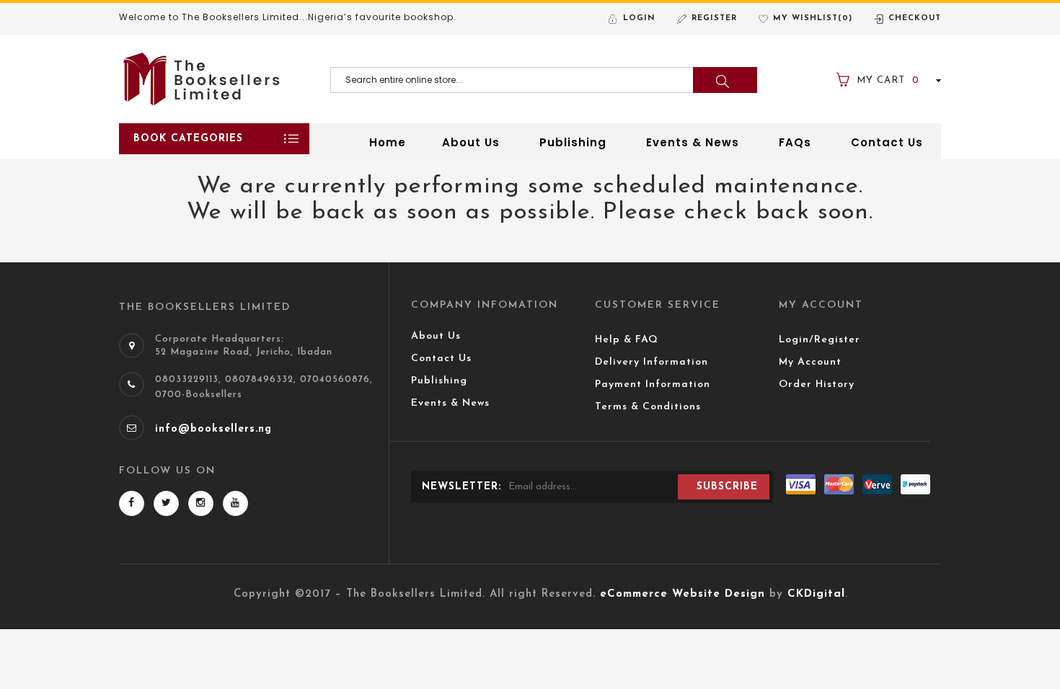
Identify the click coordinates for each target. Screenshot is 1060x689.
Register (714, 18)
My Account (810, 362)
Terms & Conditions (648, 406)
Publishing (439, 380)
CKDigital (816, 594)
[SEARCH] (725, 80)
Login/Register (819, 339)
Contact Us (441, 358)
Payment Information (652, 384)
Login (639, 18)
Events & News (450, 403)
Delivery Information (651, 362)
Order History (816, 384)
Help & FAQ (626, 339)
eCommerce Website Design (682, 594)
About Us (436, 336)
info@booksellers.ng (213, 429)
